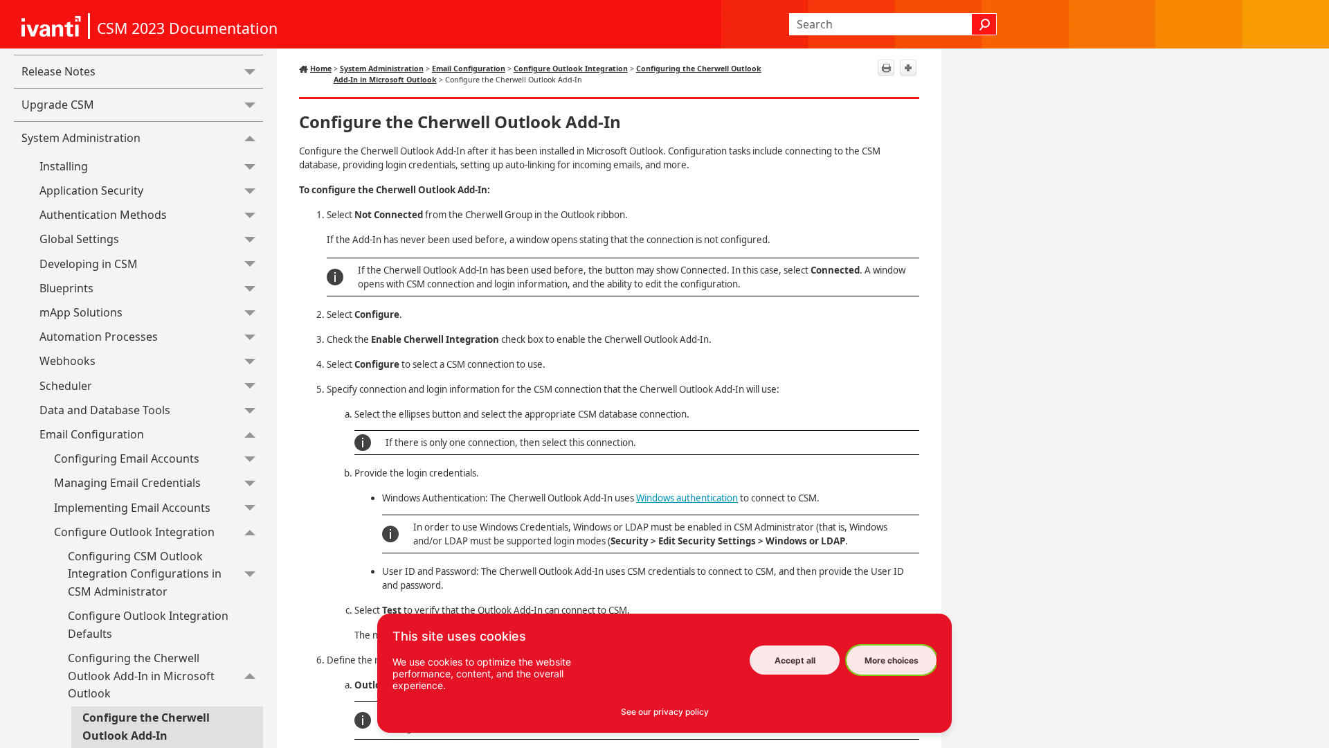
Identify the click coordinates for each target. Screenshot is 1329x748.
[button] (984, 24)
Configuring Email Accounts (126, 458)
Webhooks (67, 360)
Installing (63, 166)
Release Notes (58, 71)
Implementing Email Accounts (132, 507)
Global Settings (79, 239)
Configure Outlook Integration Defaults (148, 624)
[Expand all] (908, 68)
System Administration (81, 137)
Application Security (91, 190)
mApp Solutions (81, 312)
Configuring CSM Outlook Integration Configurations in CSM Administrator (145, 574)
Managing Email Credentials (127, 482)
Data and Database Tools (104, 410)
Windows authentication (687, 498)
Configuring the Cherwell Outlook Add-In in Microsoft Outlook (141, 675)
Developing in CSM (88, 263)
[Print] (886, 68)
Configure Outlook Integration (134, 532)
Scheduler (65, 385)
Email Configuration (91, 434)
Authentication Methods (103, 214)
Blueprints (66, 288)
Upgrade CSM (57, 104)
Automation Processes (98, 336)
